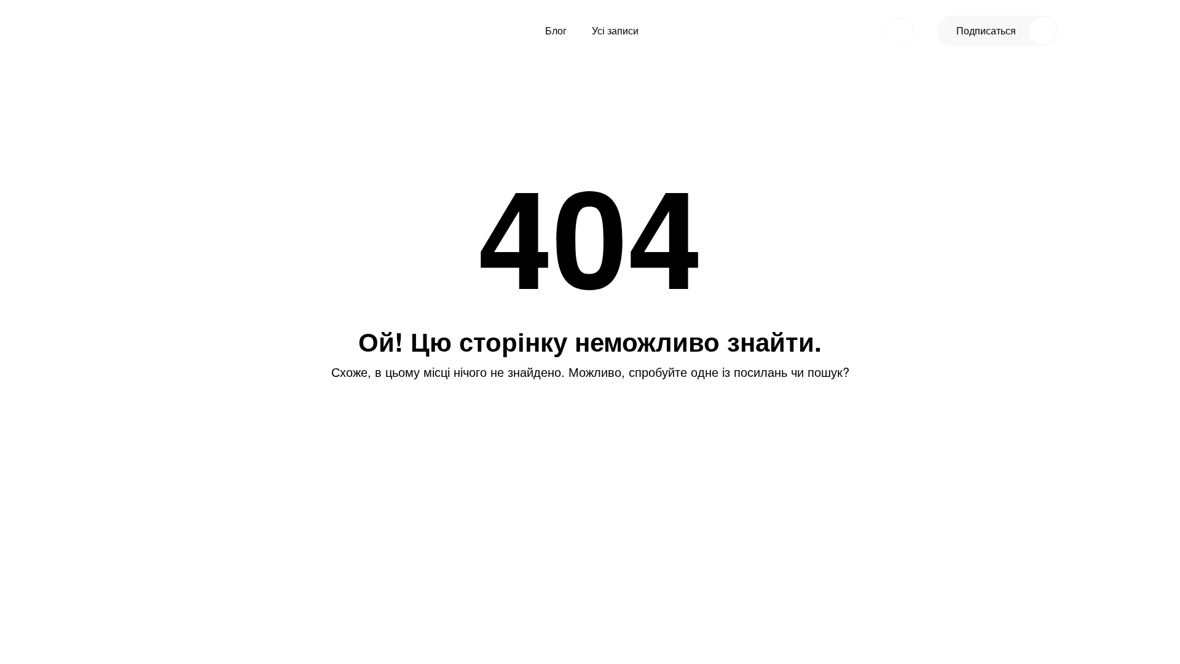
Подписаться (986, 30)
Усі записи (615, 30)
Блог (556, 30)
